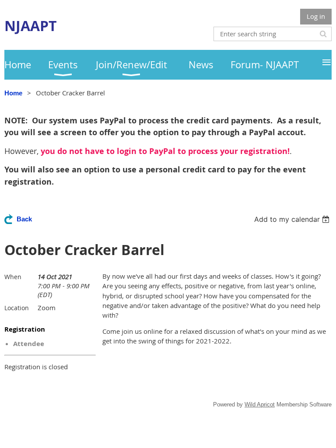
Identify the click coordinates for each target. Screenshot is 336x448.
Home (13, 93)
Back (24, 219)
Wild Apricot (260, 404)
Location (16, 308)
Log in (316, 16)
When (12, 277)
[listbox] (293, 219)
